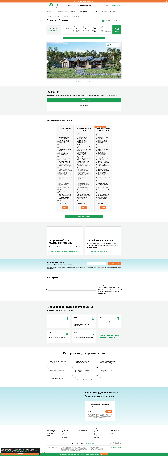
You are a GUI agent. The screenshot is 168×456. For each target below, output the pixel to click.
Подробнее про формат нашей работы (97, 251)
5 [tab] (85, 81)
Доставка (96, 437)
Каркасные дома (66, 16)
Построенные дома (61, 11)
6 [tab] (87, 81)
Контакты (112, 11)
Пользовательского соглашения (64, 267)
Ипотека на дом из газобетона (98, 435)
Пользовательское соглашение (114, 447)
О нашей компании (114, 430)
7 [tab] (89, 81)
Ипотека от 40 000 (52, 30)
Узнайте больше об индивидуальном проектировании (63, 251)
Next (121, 62)
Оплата (96, 430)
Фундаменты (65, 437)
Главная (49, 16)
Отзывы (111, 433)
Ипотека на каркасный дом (99, 432)
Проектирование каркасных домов (66, 432)
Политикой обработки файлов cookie (100, 417)
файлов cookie (26, 451)
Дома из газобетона (52, 432)
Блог (103, 11)
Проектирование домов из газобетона (68, 435)
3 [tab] (80, 81)
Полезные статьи (82, 430)
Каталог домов (56, 16)
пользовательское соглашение (22, 450)
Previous (47, 62)
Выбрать (117, 31)
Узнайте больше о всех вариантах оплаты (109, 337)
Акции (48, 435)
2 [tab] (78, 81)
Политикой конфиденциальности (111, 267)
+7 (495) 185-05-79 (84, 5)
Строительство (66, 430)
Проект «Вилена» (76, 16)
